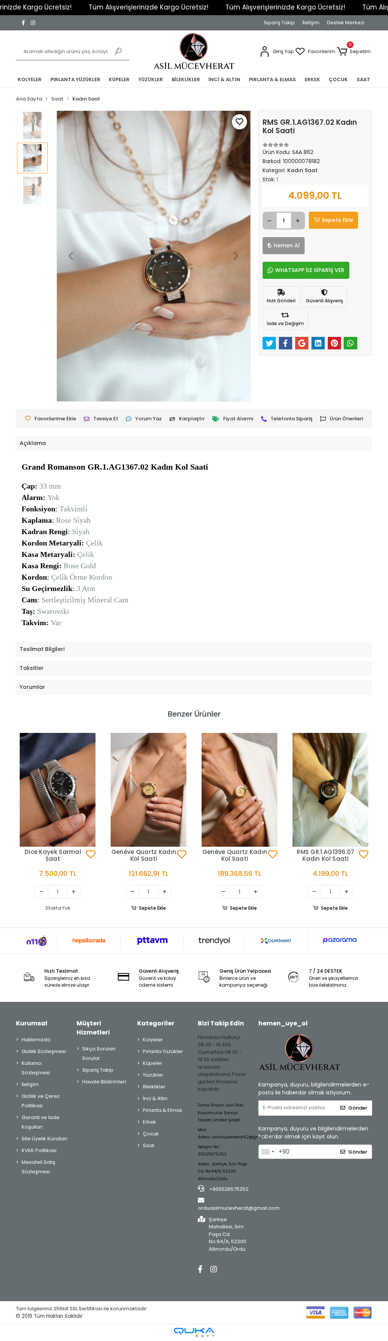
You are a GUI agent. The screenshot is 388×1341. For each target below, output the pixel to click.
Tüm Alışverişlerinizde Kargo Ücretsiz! (148, 7)
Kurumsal (31, 1023)
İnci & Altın (155, 1098)
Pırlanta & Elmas (162, 1110)
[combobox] (267, 1152)
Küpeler (152, 1063)
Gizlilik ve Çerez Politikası (41, 1101)
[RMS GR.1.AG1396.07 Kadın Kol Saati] (330, 790)
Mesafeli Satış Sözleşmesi (38, 1167)
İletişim (310, 22)
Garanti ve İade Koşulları (40, 1122)
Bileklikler (154, 1086)
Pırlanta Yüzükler (163, 1051)
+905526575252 (228, 1189)
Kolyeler (153, 1039)
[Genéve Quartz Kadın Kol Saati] (148, 790)
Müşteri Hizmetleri (93, 1028)
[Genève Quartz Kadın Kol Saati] (239, 790)
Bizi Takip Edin (221, 1023)
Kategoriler (155, 1023)
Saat (148, 1145)
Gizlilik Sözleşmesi (44, 1051)
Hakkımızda (36, 1039)
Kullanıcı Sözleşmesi (36, 1068)
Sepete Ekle (337, 220)
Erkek (149, 1122)
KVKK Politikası (39, 1150)
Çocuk (151, 1133)
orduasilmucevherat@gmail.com (239, 1208)
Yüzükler (153, 1074)
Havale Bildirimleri (104, 1081)
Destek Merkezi (346, 22)
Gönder (357, 1107)
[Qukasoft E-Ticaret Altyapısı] (194, 1332)
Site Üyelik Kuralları (44, 1138)
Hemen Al (287, 245)
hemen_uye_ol (283, 1023)
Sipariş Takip (279, 22)
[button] (276, 51)
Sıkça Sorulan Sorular (99, 1053)
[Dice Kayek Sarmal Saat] (57, 790)
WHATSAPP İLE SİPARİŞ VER (309, 270)
